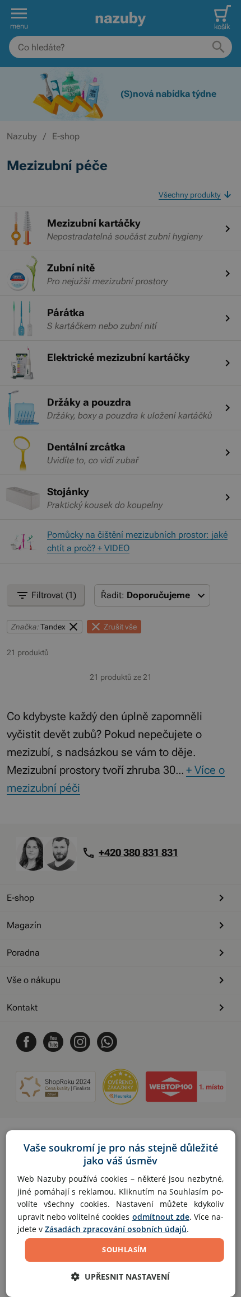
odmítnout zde (160, 1216)
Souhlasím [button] (124, 1249)
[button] (120, 1276)
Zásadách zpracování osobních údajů (116, 1229)
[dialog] (120, 1213)
